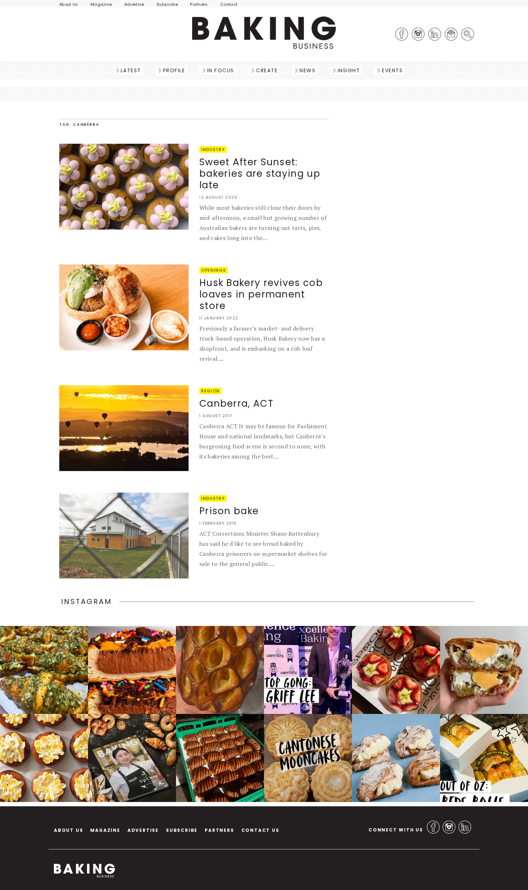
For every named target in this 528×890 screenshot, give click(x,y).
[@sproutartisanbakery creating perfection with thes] (396, 670)
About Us (68, 4)
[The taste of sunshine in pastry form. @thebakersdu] (396, 758)
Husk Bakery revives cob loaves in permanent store (261, 294)
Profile (174, 70)
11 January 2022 (218, 318)
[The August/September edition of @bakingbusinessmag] (132, 758)
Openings (213, 270)
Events (392, 70)
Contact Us (260, 830)
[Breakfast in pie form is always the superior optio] (484, 670)
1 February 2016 (218, 523)
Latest (131, 70)
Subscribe (167, 4)
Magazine (101, 4)
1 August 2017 (215, 416)
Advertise (134, 4)
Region (210, 391)
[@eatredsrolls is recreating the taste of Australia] (484, 758)
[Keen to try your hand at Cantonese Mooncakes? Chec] (308, 758)
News (307, 70)
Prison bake (229, 510)
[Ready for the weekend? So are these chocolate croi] (220, 758)
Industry (213, 149)
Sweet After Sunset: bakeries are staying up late (259, 174)
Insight (349, 70)
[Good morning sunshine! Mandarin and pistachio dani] (44, 758)
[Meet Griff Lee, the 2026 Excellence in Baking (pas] (308, 670)
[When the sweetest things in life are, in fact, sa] (44, 670)
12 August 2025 (218, 197)
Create (267, 70)
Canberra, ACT (236, 403)
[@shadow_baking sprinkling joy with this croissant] (132, 670)
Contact (228, 4)
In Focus (220, 70)
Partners (199, 4)
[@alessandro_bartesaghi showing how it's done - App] (220, 670)
